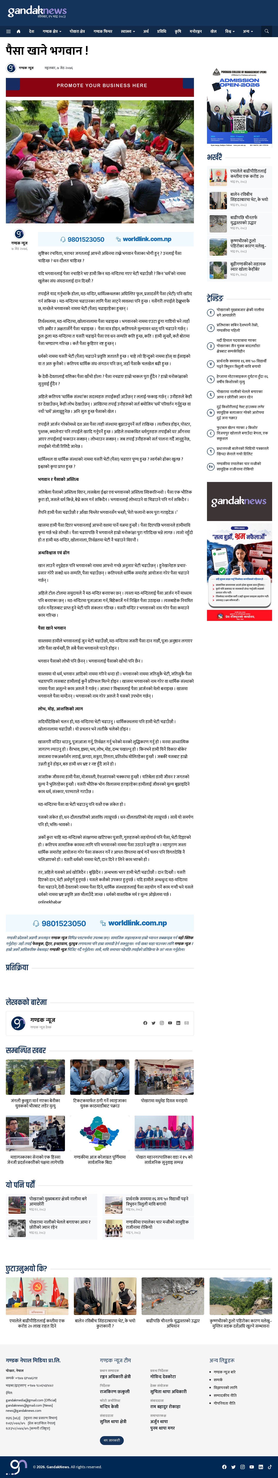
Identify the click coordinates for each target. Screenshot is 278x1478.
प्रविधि (161, 31)
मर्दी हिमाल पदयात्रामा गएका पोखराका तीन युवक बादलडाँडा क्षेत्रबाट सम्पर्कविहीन (238, 346)
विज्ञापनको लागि (225, 1388)
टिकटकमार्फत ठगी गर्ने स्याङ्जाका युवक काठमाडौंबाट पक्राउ (99, 1103)
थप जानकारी (112, 1440)
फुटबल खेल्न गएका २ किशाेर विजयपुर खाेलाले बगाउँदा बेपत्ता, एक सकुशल (242, 433)
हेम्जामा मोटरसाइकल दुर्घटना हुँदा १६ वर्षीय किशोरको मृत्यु (242, 379)
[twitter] (154, 1023)
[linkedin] (178, 1023)
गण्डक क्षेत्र (50, 31)
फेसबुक (37, 944)
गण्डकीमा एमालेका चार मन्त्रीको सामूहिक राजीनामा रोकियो (157, 1225)
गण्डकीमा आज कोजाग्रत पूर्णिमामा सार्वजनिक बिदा (100, 1160)
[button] (266, 31)
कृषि (178, 31)
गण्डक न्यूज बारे (225, 1372)
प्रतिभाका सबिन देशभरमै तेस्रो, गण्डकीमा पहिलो (237, 328)
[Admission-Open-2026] (239, 107)
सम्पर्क (218, 1380)
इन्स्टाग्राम (60, 944)
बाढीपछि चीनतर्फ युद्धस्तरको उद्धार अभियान (243, 223)
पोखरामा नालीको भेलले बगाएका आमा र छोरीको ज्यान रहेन (60, 1225)
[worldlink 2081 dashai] (116, 239)
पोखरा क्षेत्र (77, 31)
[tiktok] (270, 1467)
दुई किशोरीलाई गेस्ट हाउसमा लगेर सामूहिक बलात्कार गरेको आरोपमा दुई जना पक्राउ (240, 412)
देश (31, 31)
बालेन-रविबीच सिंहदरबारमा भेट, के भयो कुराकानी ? (249, 200)
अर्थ (146, 31)
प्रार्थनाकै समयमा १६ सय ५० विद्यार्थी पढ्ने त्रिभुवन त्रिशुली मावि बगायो (157, 1201)
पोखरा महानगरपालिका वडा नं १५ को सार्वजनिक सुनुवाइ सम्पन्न (164, 1160)
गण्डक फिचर (103, 31)
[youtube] (170, 1023)
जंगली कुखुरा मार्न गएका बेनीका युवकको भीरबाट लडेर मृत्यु (35, 1103)
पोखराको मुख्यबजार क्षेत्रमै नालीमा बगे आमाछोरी (58, 1201)
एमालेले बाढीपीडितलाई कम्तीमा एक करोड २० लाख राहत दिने (248, 176)
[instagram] (162, 1023)
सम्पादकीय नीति (225, 1395)
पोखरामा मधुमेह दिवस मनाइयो (164, 1101)
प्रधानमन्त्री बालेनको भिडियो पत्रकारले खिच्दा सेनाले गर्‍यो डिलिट (243, 451)
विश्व (228, 31)
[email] (187, 1023)
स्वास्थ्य (126, 31)
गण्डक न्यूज (42, 1020)
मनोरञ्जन (196, 31)
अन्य (246, 31)
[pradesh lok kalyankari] (239, 572)
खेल (213, 31)
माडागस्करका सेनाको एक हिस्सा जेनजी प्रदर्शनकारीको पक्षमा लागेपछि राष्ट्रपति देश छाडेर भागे (35, 1162)
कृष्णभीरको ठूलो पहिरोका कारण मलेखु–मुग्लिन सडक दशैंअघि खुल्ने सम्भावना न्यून (241, 1326)
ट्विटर (48, 944)
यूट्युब (72, 944)
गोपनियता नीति (224, 1403)
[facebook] (145, 1023)
